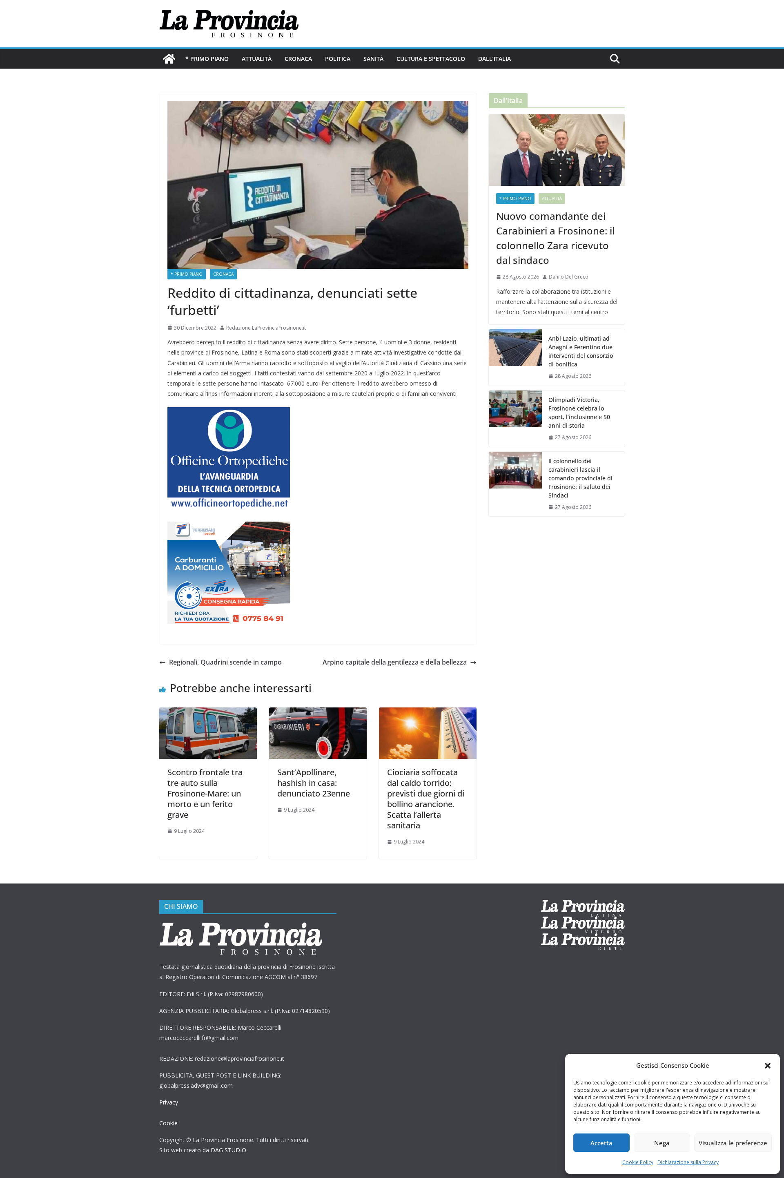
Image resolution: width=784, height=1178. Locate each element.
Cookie (168, 1123)
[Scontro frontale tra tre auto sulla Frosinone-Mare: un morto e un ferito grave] (208, 713)
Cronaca (298, 58)
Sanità (373, 58)
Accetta (601, 1143)
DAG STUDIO (228, 1150)
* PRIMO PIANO (207, 58)
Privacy (168, 1102)
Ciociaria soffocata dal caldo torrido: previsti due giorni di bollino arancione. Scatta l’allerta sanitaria (425, 799)
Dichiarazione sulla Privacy (688, 1162)
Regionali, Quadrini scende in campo (225, 662)
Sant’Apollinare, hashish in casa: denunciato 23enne (313, 783)
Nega (662, 1143)
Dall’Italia (494, 58)
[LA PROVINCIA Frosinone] (169, 59)
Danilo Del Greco (568, 276)
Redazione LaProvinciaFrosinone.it (266, 327)
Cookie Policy (637, 1162)
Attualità (257, 58)
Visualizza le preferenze (733, 1143)
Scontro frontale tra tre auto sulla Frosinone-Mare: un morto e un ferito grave (205, 793)
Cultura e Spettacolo (430, 58)
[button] (768, 1066)
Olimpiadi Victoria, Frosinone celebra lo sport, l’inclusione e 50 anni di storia (579, 412)
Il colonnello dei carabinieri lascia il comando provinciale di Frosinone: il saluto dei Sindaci (580, 478)
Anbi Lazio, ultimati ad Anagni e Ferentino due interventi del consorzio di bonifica (580, 351)
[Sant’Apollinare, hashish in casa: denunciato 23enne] (318, 713)
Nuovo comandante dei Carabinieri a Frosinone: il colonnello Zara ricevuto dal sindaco (555, 238)
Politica (337, 58)
